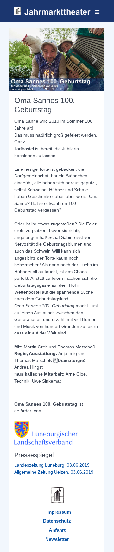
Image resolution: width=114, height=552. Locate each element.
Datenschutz (57, 521)
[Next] (93, 60)
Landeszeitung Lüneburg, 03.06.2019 (52, 465)
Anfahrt (57, 530)
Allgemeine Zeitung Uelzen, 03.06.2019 (53, 472)
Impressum (58, 512)
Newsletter (57, 539)
